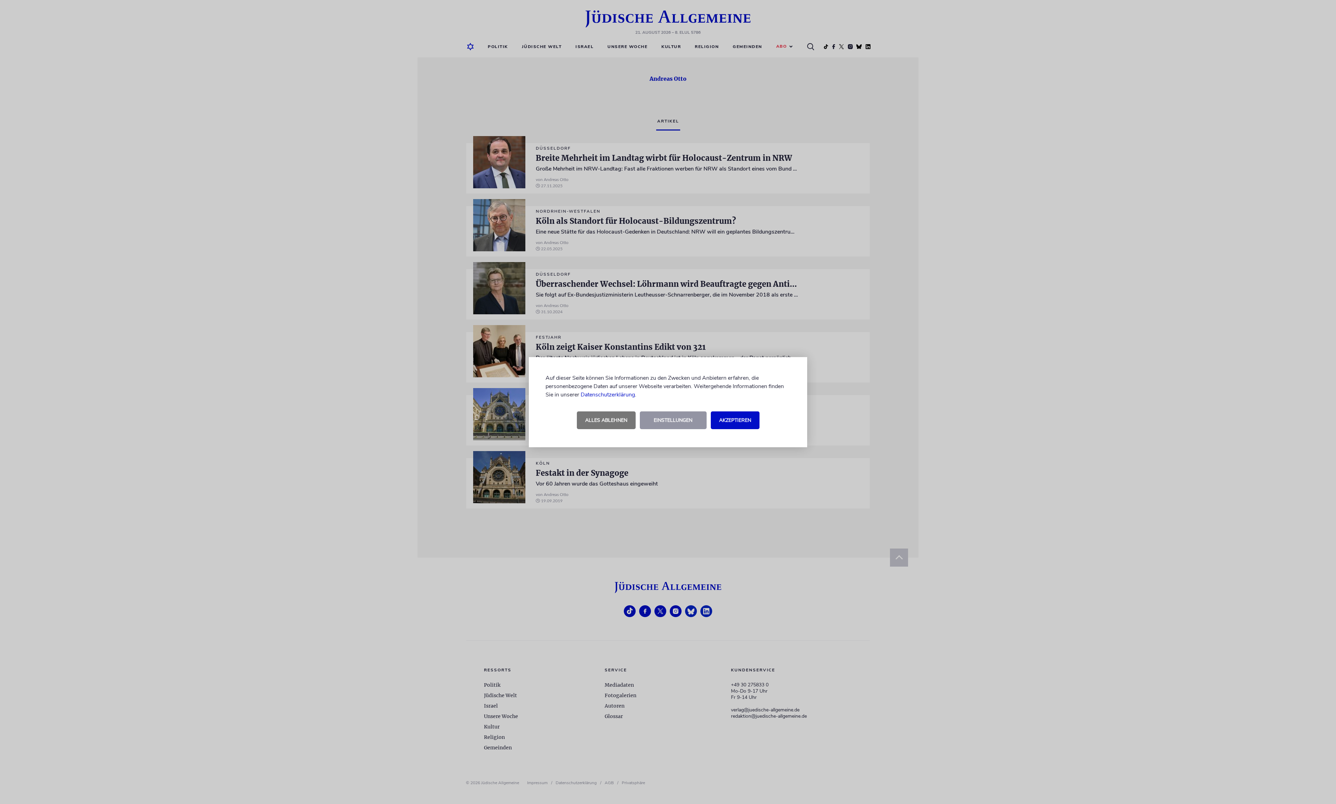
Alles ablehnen (606, 420)
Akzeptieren (735, 420)
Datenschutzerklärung (608, 395)
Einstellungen (673, 420)
